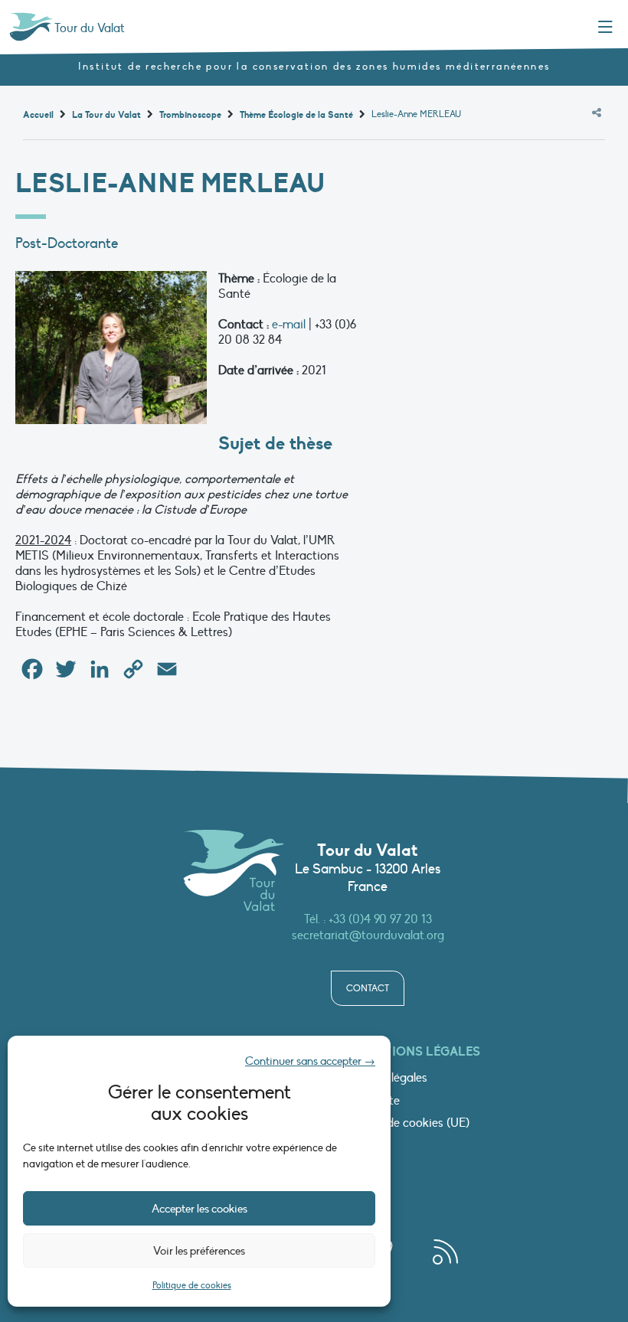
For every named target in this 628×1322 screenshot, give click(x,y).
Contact (367, 988)
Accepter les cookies (199, 1209)
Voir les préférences (199, 1251)
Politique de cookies (191, 1285)
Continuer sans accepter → (310, 1061)
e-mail (289, 324)
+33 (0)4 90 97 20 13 (380, 919)
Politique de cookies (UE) (404, 1124)
